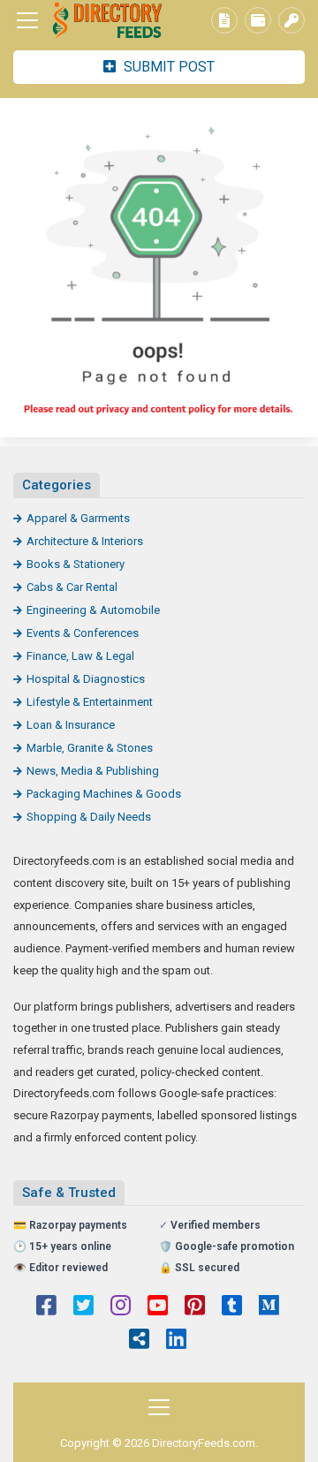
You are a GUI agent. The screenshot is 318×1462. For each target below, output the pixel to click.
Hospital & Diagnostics (85, 679)
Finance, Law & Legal (80, 656)
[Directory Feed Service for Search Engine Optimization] (110, 21)
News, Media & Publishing (92, 770)
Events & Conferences (82, 633)
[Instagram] (120, 1307)
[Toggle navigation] (27, 20)
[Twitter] (83, 1307)
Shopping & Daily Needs (88, 816)
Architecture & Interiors (84, 541)
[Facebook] (46, 1307)
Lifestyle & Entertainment (89, 701)
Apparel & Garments (78, 518)
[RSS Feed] (139, 1341)
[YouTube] (158, 1307)
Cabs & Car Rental (71, 587)
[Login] (291, 20)
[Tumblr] (232, 1307)
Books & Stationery (75, 564)
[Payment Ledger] (258, 20)
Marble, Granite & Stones (89, 747)
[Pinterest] (195, 1307)
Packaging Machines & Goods (103, 793)
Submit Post (167, 66)
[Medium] (269, 1307)
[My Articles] (224, 20)
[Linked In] (176, 1341)
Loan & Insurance (70, 724)
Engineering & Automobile (93, 610)
